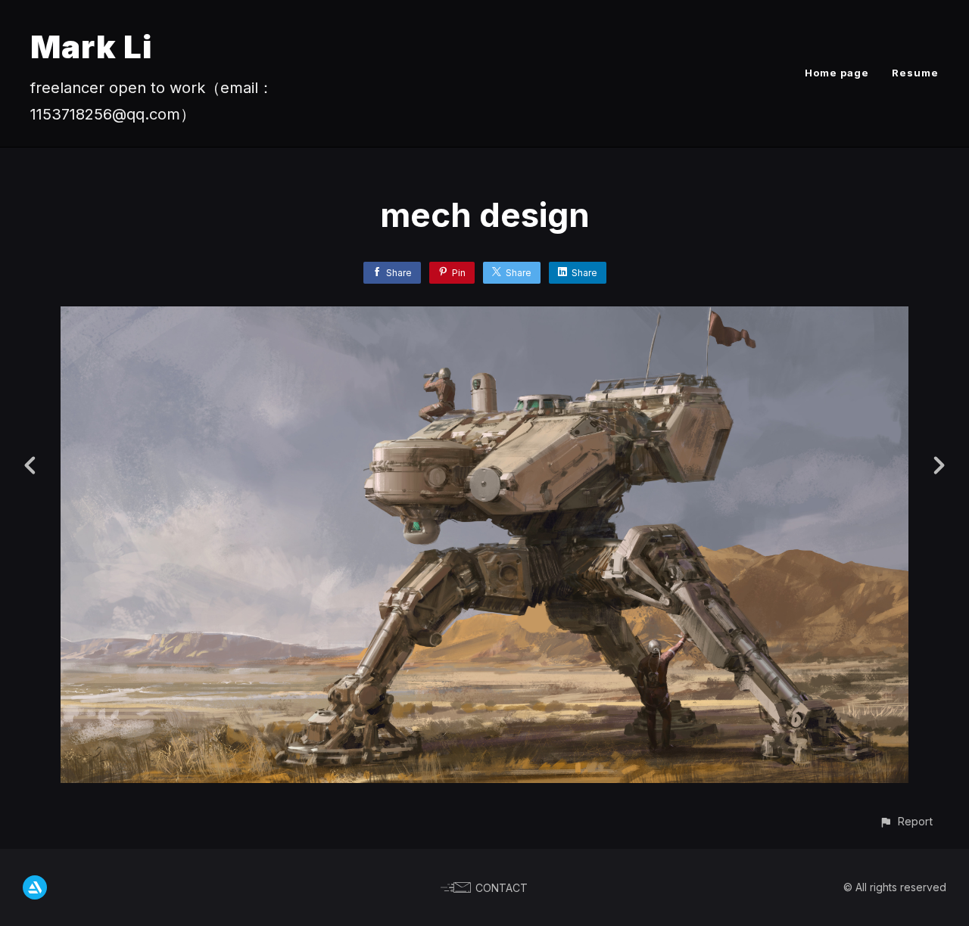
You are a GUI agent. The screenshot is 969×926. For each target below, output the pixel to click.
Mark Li (91, 46)
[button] (906, 821)
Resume (915, 73)
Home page (837, 73)
